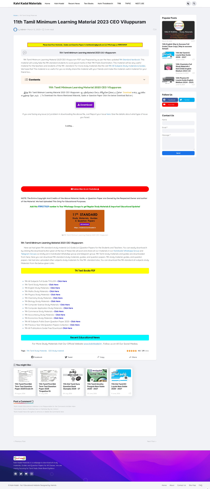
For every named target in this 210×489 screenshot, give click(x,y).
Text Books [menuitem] (88, 3)
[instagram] (32, 474)
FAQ (200, 485)
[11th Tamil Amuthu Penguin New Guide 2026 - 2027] (97, 375)
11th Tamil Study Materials (28, 15)
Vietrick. (54, 485)
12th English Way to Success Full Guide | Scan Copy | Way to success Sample (177, 46)
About (172, 485)
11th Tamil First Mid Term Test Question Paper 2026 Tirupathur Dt (47, 387)
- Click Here (61, 281)
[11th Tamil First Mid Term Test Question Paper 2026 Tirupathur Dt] (48, 375)
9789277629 (43, 206)
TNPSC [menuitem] (128, 3)
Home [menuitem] (47, 3)
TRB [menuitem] (119, 3)
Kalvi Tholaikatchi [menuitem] (105, 3)
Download (86, 105)
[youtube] (26, 474)
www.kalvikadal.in (93, 343)
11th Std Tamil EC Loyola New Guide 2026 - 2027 (119, 386)
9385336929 (122, 45)
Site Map (192, 485)
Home (15, 15)
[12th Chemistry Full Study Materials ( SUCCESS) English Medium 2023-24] (168, 66)
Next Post (151, 441)
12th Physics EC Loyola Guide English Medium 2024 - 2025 (184, 80)
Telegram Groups (29, 254)
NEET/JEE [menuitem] (139, 3)
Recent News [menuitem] (74, 3)
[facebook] (15, 474)
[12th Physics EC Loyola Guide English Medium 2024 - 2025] (168, 80)
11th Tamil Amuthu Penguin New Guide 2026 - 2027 (96, 386)
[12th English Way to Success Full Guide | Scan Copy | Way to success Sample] (178, 30)
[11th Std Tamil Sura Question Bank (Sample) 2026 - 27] (73, 375)
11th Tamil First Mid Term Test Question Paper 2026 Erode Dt (24, 386)
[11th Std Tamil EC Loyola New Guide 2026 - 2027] (121, 375)
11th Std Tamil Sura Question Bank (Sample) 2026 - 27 (71, 386)
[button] (188, 3)
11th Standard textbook (129, 59)
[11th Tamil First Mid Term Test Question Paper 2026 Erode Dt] (24, 375)
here (109, 114)
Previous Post (20, 441)
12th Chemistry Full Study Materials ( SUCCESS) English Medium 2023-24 (184, 67)
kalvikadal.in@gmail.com (95, 45)
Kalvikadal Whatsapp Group (126, 251)
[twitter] (21, 474)
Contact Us (181, 485)
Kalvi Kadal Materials (27, 3)
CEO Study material (56, 351)
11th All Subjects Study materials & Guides (127, 66)
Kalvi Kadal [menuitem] (59, 3)
